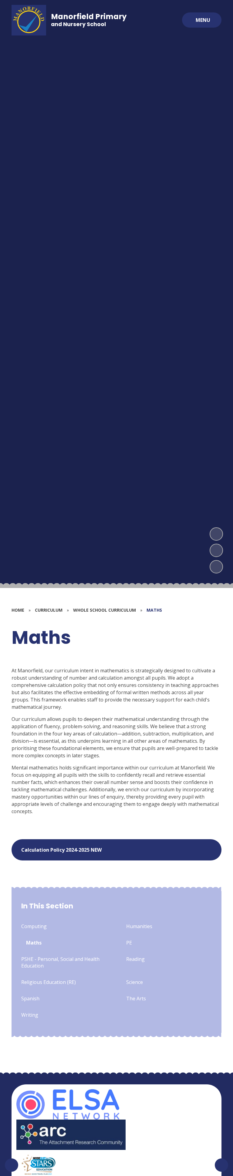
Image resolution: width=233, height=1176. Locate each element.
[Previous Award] (11, 1165)
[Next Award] (221, 1165)
